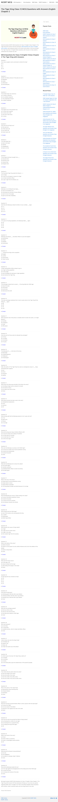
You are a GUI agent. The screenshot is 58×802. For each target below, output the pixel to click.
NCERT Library (4, 799)
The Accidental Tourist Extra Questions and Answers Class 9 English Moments (50, 147)
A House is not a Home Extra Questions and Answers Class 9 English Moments (50, 153)
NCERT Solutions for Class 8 (49, 58)
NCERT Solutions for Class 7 (49, 34)
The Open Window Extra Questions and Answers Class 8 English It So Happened (50, 128)
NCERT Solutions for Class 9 (49, 67)
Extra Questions (46, 32)
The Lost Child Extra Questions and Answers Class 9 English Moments (50, 134)
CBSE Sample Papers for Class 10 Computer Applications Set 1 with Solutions (50, 100)
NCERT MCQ (33, 798)
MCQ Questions (8, 790)
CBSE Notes (45, 30)
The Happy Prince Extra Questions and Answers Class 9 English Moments (50, 159)
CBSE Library (4, 798)
